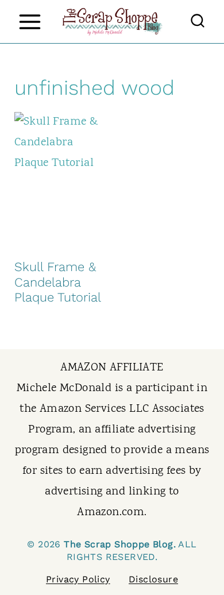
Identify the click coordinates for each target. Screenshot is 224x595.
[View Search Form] (197, 21)
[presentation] (59, 180)
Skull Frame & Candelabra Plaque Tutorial (57, 282)
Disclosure (153, 579)
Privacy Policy (78, 579)
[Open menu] (29, 21)
